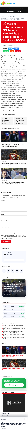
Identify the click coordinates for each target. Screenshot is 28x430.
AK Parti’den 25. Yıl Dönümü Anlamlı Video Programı (13, 335)
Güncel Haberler (8, 8)
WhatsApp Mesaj (14, 385)
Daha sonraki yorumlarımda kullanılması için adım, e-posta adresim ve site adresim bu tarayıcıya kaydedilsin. (13, 236)
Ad (2, 214)
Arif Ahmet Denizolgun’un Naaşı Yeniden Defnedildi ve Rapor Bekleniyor (13, 332)
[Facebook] (4, 271)
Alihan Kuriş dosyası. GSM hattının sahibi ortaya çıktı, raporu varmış (13, 326)
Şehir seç (6, 257)
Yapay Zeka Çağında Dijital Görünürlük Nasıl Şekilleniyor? (13, 338)
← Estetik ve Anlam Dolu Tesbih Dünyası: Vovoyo (7, 121)
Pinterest (18, 51)
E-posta (4, 221)
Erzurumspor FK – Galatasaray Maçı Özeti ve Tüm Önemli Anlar (14, 329)
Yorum (3, 200)
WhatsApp (6, 51)
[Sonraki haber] (23, 281)
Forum (19, 11)
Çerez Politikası (11, 11)
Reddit (12, 51)
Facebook (16, 48)
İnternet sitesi (5, 227)
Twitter (10, 48)
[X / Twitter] (8, 271)
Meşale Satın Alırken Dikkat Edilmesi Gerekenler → (19, 121)
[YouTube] (17, 271)
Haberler (3, 16)
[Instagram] (12, 271)
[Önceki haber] (20, 281)
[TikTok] (21, 271)
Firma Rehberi (20, 8)
